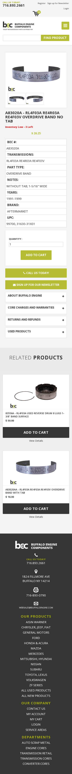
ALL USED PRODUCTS (36, 690)
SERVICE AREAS (36, 730)
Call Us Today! (37, 273)
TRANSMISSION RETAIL (36, 753)
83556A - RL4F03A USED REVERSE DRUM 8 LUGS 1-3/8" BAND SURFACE (34, 415)
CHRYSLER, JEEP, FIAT (36, 627)
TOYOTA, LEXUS (36, 675)
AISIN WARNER (36, 622)
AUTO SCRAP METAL (36, 743)
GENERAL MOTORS (36, 632)
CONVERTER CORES (36, 764)
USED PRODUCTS (19, 331)
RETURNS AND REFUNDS (24, 319)
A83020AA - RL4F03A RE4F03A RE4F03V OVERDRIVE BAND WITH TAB (35, 491)
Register (42, 3)
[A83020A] (36, 73)
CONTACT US (36, 709)
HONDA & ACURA (36, 643)
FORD (36, 638)
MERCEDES (36, 654)
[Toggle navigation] (65, 26)
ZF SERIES (36, 685)
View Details (36, 440)
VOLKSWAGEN (36, 680)
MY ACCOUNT (36, 714)
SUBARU (36, 669)
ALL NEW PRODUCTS (36, 696)
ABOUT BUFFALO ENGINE (25, 295)
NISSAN (36, 664)
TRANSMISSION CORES (36, 758)
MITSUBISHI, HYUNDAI (36, 659)
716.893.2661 (14, 5)
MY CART (36, 719)
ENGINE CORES (36, 748)
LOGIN (36, 724)
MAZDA (36, 648)
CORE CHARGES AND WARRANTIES (31, 307)
